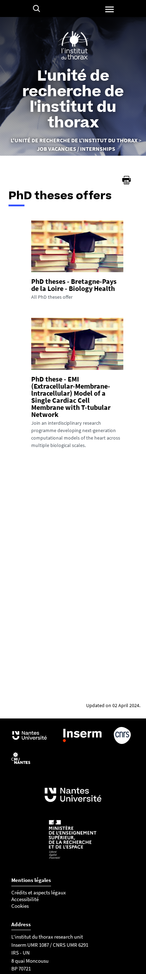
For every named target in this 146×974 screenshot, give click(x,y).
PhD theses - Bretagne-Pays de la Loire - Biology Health (74, 285)
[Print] (126, 180)
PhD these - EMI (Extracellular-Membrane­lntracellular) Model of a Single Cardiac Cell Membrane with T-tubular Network (71, 396)
